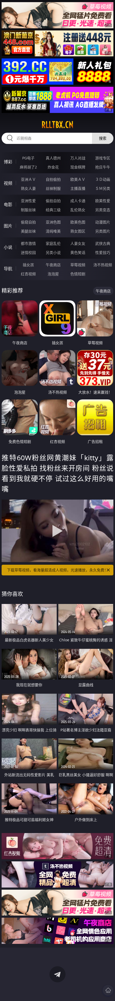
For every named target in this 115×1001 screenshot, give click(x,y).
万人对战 (77, 157)
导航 (8, 269)
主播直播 (77, 188)
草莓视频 (77, 264)
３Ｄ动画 (102, 179)
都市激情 (28, 243)
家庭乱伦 (53, 243)
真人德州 (53, 157)
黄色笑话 (77, 252)
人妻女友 (77, 243)
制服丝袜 (28, 209)
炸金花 (53, 167)
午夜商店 (53, 264)
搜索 (102, 138)
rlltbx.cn (57, 124)
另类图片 (102, 231)
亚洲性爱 (28, 200)
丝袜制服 (53, 188)
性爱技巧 (102, 252)
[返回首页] (108, 990)
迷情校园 (28, 252)
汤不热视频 (102, 264)
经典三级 (53, 209)
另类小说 (53, 252)
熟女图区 (77, 231)
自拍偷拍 (53, 179)
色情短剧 (77, 273)
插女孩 (28, 264)
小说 (8, 247)
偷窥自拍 (28, 222)
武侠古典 (102, 243)
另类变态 (102, 209)
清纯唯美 (53, 231)
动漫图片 (102, 222)
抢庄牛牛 (102, 167)
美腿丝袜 (28, 231)
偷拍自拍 (53, 200)
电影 (8, 204)
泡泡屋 (53, 273)
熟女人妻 (28, 188)
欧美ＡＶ (77, 179)
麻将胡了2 (28, 167)
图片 (8, 226)
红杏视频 (28, 273)
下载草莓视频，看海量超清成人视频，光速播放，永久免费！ (57, 569)
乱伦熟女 (77, 209)
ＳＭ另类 (102, 188)
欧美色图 (77, 222)
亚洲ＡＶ (28, 179)
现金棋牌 (77, 167)
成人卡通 (77, 200)
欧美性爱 (102, 200)
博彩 (8, 162)
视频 (8, 183)
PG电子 (28, 157)
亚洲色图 (53, 222)
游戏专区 (102, 157)
